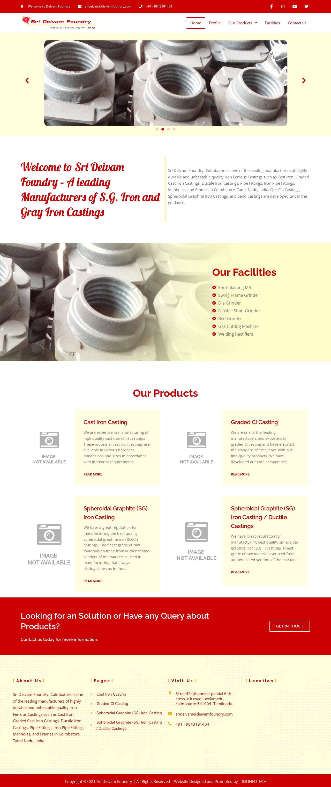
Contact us (297, 22)
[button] (27, 80)
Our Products (240, 22)
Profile (215, 22)
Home (195, 22)
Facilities (272, 22)
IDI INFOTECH (254, 781)
